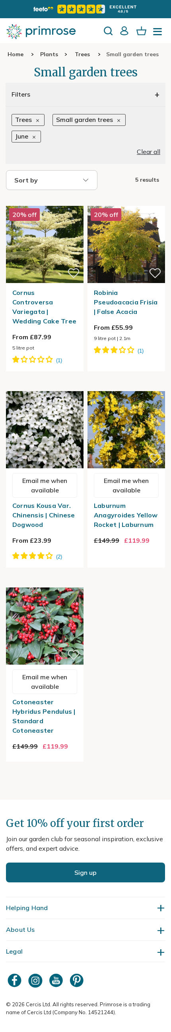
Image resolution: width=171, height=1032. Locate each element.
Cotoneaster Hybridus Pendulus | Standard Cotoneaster (44, 716)
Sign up (85, 872)
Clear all (148, 152)
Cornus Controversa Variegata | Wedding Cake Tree (44, 307)
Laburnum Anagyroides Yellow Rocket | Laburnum (126, 515)
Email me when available (44, 485)
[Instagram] (36, 980)
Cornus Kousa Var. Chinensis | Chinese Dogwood (43, 515)
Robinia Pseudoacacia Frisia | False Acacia (126, 302)
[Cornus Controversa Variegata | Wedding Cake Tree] (45, 201)
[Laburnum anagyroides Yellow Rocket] (126, 386)
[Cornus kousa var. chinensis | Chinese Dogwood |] (45, 386)
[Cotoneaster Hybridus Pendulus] (45, 582)
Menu (159, 34)
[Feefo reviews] (85, 9)
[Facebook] (15, 980)
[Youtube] (56, 980)
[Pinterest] (77, 980)
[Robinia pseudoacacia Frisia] (126, 201)
